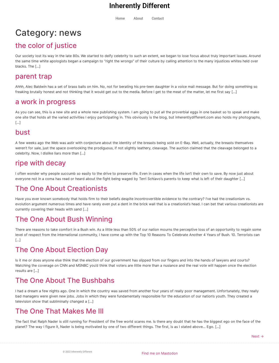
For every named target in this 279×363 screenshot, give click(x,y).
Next (258, 336)
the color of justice (46, 45)
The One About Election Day (61, 249)
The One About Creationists (61, 188)
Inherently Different (139, 6)
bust (22, 132)
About (138, 18)
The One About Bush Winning (63, 219)
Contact (158, 18)
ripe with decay (40, 163)
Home (120, 18)
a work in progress (45, 101)
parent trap (33, 76)
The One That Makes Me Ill (59, 311)
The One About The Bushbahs (64, 280)
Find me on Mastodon (160, 353)
